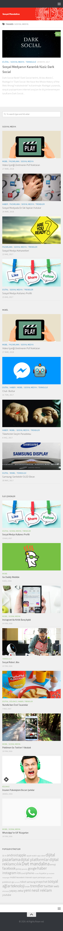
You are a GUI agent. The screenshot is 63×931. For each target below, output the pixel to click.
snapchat (41, 881)
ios (19, 873)
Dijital (5, 61)
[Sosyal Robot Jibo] (31, 642)
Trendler (40, 204)
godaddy (25, 869)
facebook (9, 868)
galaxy (18, 869)
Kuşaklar (42, 873)
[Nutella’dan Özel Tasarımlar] (31, 684)
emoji (53, 864)
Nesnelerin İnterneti (24, 877)
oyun (34, 877)
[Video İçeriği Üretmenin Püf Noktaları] (31, 144)
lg (47, 873)
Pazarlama (14, 161)
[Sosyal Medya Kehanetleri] (31, 230)
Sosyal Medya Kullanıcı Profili (17, 293)
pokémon (49, 878)
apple (22, 855)
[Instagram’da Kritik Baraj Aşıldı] (31, 599)
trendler (37, 885)
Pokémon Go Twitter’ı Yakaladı (16, 747)
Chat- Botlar (8, 391)
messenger (5, 878)
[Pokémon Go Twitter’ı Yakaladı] (31, 727)
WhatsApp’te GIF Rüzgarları (15, 832)
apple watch (31, 855)
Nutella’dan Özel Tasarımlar (15, 704)
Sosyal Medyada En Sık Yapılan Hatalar (21, 207)
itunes (36, 873)
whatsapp (5, 891)
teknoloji (18, 885)
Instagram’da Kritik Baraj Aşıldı (16, 619)
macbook (51, 873)
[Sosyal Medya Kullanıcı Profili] (31, 273)
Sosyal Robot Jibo (10, 662)
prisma (17, 882)
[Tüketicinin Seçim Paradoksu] (31, 413)
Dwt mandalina (36, 864)
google (32, 868)
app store (41, 855)
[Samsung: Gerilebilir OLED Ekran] (31, 456)
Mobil (4, 161)
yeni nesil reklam (38, 890)
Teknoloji (31, 61)
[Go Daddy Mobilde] (31, 556)
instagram (9, 873)
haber (42, 868)
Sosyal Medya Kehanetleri (15, 250)
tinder (27, 886)
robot (23, 881)
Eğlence (13, 701)
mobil (13, 877)
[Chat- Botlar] (31, 370)
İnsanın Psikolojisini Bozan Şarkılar (18, 790)
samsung (31, 881)
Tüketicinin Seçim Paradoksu (16, 433)
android (12, 855)
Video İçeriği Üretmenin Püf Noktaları (21, 165)
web (56, 886)
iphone (30, 873)
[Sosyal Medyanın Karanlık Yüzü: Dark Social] (31, 44)
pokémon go (8, 881)
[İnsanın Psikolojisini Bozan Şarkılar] (31, 769)
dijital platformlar (34, 859)
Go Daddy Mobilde (10, 577)
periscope (42, 877)
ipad (23, 873)
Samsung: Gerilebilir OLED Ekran (18, 476)
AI (5, 855)
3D (3, 855)
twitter (48, 886)
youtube (6, 895)
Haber (5, 204)
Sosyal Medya (17, 61)
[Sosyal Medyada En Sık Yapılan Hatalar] (31, 187)
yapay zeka (16, 891)
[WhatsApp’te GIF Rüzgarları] (31, 812)
